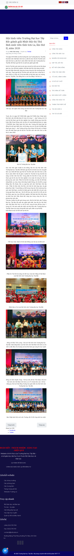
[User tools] (45, 51)
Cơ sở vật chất (57, 81)
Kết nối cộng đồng (58, 67)
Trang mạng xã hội (10, 489)
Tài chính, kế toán (58, 90)
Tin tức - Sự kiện (9, 507)
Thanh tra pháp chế (59, 104)
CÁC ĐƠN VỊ (13, 2)
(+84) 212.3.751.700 (10, 525)
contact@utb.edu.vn (11, 532)
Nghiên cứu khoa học (59, 58)
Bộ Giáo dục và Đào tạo (12, 504)
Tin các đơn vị (57, 109)
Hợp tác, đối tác (57, 63)
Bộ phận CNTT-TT (54, 553)
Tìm (66, 38)
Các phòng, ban (9, 483)
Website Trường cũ (10, 492)
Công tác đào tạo (58, 53)
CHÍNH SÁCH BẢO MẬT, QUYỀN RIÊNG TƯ (18, 466)
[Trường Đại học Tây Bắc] (14, 7)
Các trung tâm (9, 486)
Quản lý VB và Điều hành (12, 515)
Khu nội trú (56, 86)
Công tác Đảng (57, 49)
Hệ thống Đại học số (11, 510)
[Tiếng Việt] (60, 2)
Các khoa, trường (10, 480)
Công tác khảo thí (58, 100)
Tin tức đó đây (57, 114)
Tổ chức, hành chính (59, 77)
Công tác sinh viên (58, 72)
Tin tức (29, 51)
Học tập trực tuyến (10, 513)
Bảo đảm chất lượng (59, 95)
